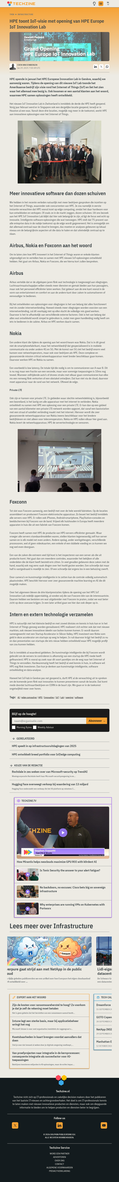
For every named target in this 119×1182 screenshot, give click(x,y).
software (79, 697)
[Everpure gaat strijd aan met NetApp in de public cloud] (47, 951)
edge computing (29, 697)
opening (69, 697)
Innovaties (49, 697)
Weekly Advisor (46, 727)
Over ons (59, 1160)
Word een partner (59, 1153)
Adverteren (59, 1157)
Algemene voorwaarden (59, 1167)
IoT (57, 697)
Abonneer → (97, 720)
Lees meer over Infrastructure (51, 925)
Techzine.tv (28, 800)
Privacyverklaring (59, 1170)
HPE (40, 697)
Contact (59, 1164)
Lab (62, 697)
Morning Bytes (24, 727)
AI (19, 697)
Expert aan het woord (31, 997)
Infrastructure (25, 14)
